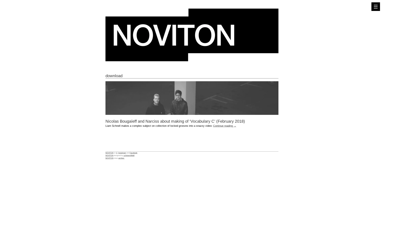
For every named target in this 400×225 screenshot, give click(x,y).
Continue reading (224, 125)
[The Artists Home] (191, 60)
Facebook (133, 153)
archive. (121, 158)
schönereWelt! (129, 155)
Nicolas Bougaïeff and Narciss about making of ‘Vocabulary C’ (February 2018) (175, 121)
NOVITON (109, 153)
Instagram (122, 153)
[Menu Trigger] (375, 6)
